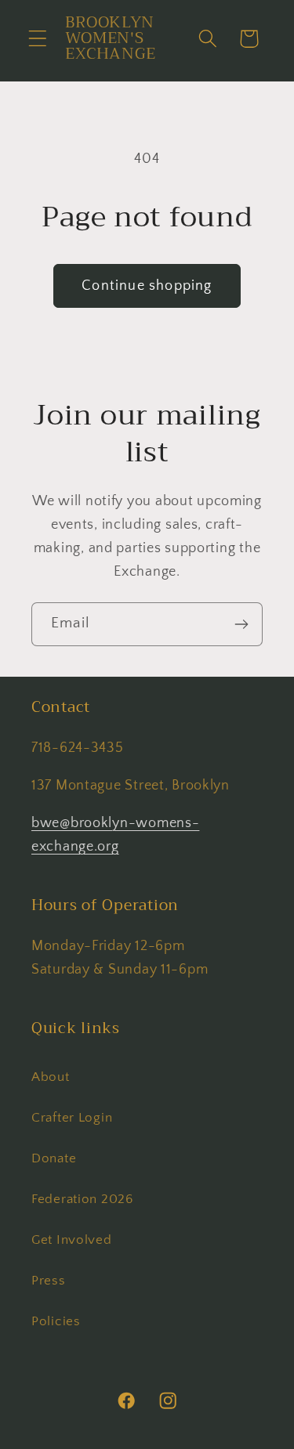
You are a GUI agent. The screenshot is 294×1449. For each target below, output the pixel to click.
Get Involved (71, 1240)
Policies (56, 1321)
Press (48, 1281)
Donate (53, 1158)
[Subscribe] (241, 624)
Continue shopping (147, 286)
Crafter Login (71, 1118)
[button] (38, 39)
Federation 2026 (82, 1199)
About (50, 1077)
